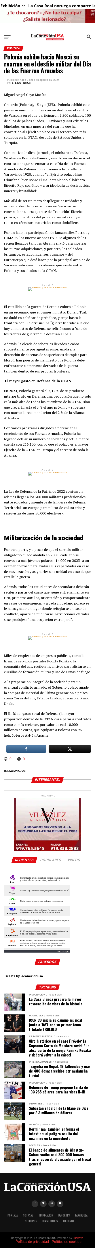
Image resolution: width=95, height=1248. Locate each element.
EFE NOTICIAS (21, 83)
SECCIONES (31, 1221)
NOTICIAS (28, 1215)
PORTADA (13, 1215)
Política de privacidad (32, 1242)
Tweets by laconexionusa (23, 976)
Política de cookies (67, 1242)
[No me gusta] (19, 759)
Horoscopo (63, 951)
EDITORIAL (68, 1221)
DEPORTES (64, 1215)
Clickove (78, 1238)
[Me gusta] (6, 759)
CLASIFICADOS (50, 1221)
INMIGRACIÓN (46, 1215)
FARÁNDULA (81, 1215)
